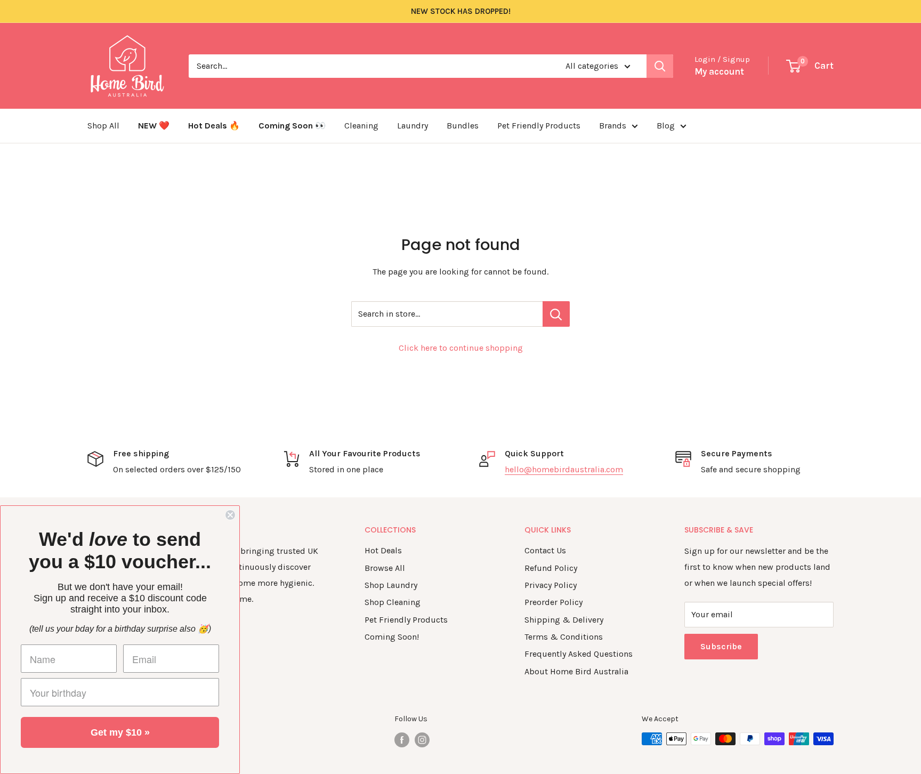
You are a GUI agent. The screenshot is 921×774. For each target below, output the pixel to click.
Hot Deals (383, 550)
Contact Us (545, 550)
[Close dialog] (230, 515)
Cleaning (361, 125)
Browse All (385, 568)
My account (719, 71)
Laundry (412, 125)
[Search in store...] (556, 314)
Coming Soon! (392, 637)
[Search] (660, 66)
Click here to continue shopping (461, 348)
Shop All (103, 125)
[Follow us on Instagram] (422, 739)
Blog (666, 125)
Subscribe (721, 646)
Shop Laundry (391, 585)
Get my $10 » (120, 732)
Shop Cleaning (393, 602)
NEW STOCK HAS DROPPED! (461, 11)
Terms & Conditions (563, 637)
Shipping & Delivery (563, 620)
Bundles (463, 125)
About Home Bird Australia (576, 671)
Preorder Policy (553, 602)
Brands (612, 125)
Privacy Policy (550, 585)
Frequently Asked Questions (578, 654)
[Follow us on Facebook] (401, 739)
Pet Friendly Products (538, 125)
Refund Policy (550, 568)
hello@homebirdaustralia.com (564, 469)
